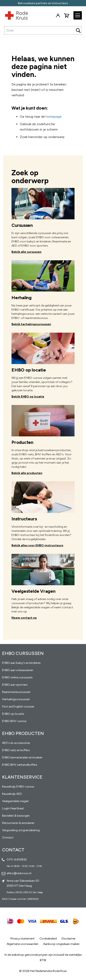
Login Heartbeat (13, 808)
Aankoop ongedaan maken (61, 944)
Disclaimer (69, 938)
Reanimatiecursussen (16, 692)
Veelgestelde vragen (15, 801)
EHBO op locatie (13, 714)
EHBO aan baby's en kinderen (21, 663)
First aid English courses (18, 706)
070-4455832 (17, 859)
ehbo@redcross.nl (19, 873)
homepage (54, 117)
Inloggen (58, 15)
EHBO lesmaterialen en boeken (22, 757)
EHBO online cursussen (17, 677)
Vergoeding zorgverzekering (21, 830)
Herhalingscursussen (16, 699)
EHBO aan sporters (15, 684)
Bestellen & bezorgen (16, 815)
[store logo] (14, 16)
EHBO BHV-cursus (14, 721)
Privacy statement (22, 938)
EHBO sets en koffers (16, 750)
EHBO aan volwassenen (17, 670)
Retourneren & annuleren (18, 823)
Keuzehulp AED (12, 794)
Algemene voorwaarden (22, 944)
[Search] (78, 30)
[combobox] (43, 30)
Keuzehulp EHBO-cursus (18, 786)
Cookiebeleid (48, 938)
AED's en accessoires (16, 743)
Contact (8, 837)
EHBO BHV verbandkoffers (19, 765)
